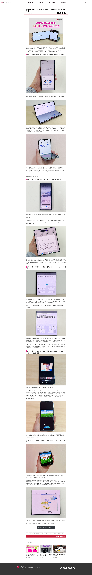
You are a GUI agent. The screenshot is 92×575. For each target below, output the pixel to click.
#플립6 (63, 533)
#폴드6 (59, 533)
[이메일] (58, 13)
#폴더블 (55, 533)
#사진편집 (41, 533)
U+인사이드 (52, 2)
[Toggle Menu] (89, 2)
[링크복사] (62, 13)
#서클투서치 (46, 533)
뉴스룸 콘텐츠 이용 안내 (28, 569)
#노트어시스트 (36, 533)
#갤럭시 (31, 533)
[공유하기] (65, 13)
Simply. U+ (30, 2)
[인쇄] (60, 13)
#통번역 (51, 533)
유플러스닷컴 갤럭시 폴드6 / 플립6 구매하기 (46, 527)
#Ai (27, 533)
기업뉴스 (41, 2)
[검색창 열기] (85, 2)
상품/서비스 (33, 13)
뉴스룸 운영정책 (20, 569)
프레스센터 (63, 2)
